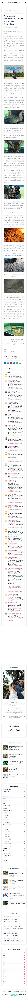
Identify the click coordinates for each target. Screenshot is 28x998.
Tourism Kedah (14, 822)
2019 (14, 969)
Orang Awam (20, 928)
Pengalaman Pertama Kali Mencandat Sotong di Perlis (16, 762)
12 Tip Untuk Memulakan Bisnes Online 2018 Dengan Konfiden (14, 587)
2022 (14, 962)
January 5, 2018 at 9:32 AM (14, 565)
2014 (14, 981)
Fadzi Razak (11, 464)
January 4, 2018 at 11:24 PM (15, 491)
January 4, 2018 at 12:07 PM (15, 399)
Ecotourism (14, 794)
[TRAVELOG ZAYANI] (5, 873)
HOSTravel (14, 798)
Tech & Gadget (16, 935)
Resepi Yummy (7, 933)
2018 (14, 971)
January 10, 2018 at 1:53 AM (15, 617)
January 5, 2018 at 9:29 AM (14, 534)
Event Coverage (15, 921)
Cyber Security (14, 919)
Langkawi (14, 808)
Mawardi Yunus (12, 438)
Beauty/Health (19, 916)
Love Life (5, 926)
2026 (14, 952)
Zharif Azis (10, 425)
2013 (14, 983)
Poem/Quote (14, 931)
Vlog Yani (14, 860)
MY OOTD (11, 926)
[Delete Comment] (21, 377)
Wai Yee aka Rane (12, 473)
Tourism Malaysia (14, 824)
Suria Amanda (11, 402)
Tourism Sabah (14, 841)
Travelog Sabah (14, 850)
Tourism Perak (14, 834)
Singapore (14, 815)
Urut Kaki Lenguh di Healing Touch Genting (16, 768)
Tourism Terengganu (14, 846)
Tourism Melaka (14, 827)
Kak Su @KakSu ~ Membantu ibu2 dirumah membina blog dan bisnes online (15, 570)
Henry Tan (10, 494)
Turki (14, 858)
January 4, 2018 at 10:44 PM (15, 470)
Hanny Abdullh (11, 380)
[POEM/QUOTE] (5, 888)
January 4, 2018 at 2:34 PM (14, 411)
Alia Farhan (11, 480)
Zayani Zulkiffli (8, 27)
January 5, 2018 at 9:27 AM (14, 517)
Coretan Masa (11, 446)
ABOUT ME (9, 991)
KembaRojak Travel (14, 805)
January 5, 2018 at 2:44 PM (14, 591)
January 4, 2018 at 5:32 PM (14, 443)
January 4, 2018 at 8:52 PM (14, 461)
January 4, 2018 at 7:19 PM (14, 450)
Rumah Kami (14, 933)
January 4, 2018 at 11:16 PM (15, 477)
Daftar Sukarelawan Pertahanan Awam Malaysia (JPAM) (16, 895)
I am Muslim (13, 924)
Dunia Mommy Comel (13, 613)
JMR (9, 453)
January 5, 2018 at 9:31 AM (14, 547)
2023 (14, 960)
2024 (14, 957)
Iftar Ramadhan (21, 924)
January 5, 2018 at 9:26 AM (14, 509)
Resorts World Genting (14, 810)
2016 (14, 976)
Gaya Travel (14, 796)
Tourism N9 (14, 829)
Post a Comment (9, 620)
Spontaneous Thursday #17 (16, 775)
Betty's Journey (11, 594)
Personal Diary (7, 931)
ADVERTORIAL (16, 991)
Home (6, 10)
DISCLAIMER (23, 991)
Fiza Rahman (11, 391)
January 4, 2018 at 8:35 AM (14, 377)
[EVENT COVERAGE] (5, 881)
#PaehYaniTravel (14, 789)
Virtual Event (6, 940)
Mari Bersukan (18, 926)
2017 (14, 974)
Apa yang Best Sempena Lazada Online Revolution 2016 (17, 902)
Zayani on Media (19, 940)
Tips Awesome (7, 938)
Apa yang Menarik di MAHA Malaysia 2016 (16, 755)
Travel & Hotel (7, 358)
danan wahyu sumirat (13, 374)
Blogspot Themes (15, 994)
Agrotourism (14, 791)
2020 (14, 967)
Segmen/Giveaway (7, 935)
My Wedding (13, 928)
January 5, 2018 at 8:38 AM (14, 502)
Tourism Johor (14, 356)
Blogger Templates (14, 995)
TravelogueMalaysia (14, 855)
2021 (14, 964)
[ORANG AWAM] (5, 895)
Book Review (6, 919)
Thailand (14, 817)
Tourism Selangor (14, 843)
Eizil (9, 414)
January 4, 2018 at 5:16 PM (14, 435)
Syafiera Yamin (11, 602)
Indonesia (14, 801)
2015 (14, 978)
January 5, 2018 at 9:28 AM (14, 527)
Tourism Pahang (14, 831)
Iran (14, 803)
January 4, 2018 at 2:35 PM (14, 422)
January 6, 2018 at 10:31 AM (15, 600)
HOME (4, 991)
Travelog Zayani (15, 358)
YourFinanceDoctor (12, 501)
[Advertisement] (14, 651)
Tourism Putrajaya (14, 839)
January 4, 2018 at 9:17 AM (14, 388)
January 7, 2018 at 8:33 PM (14, 610)
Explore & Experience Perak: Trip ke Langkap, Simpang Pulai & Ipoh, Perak (16, 747)
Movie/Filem (6, 928)
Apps (13, 916)
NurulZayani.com (14, 3)
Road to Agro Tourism (14, 813)
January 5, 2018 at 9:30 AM (14, 541)
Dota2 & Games (7, 921)
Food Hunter (10, 10)
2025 (14, 955)
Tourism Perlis (14, 836)
